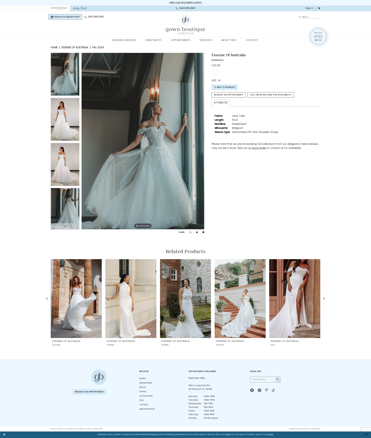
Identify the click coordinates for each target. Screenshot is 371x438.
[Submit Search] (300, 17)
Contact (143, 405)
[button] (309, 8)
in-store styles (257, 148)
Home (54, 47)
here (270, 435)
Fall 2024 (98, 47)
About (142, 387)
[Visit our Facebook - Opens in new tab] (252, 390)
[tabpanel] (65, 75)
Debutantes (145, 383)
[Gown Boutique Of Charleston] (185, 24)
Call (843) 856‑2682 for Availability (271, 95)
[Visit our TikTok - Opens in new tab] (273, 390)
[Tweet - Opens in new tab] (190, 232)
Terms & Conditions (94, 429)
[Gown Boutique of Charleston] (99, 377)
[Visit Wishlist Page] (319, 8)
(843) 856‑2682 (197, 378)
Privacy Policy (57, 429)
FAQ (141, 400)
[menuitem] (59, 8)
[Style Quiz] (318, 36)
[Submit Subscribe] (277, 379)
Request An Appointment (228, 95)
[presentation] (76, 298)
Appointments (147, 409)
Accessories (146, 396)
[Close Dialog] (4, 434)
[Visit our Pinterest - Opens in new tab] (266, 390)
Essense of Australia (75, 47)
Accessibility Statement (74, 429)
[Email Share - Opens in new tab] (203, 232)
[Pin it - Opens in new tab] (197, 232)
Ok (366, 435)
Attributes (221, 103)
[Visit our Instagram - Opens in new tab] (259, 390)
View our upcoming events (185, 3)
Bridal (142, 379)
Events (142, 392)
